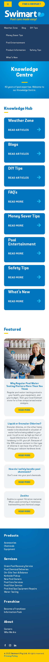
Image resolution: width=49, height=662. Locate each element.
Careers (8, 629)
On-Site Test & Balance (16, 572)
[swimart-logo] (24, 10)
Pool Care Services (13, 582)
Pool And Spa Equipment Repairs (20, 588)
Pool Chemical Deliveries (16, 569)
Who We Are (10, 632)
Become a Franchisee (14, 608)
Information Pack (13, 612)
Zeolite (24, 496)
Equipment (9, 549)
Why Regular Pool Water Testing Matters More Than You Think (24, 386)
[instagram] (10, 645)
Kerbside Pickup (12, 575)
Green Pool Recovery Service (18, 566)
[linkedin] (15, 645)
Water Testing (11, 592)
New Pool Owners (13, 579)
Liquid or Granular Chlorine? (24, 424)
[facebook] (5, 645)
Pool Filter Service (13, 585)
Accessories (10, 542)
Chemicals (9, 546)
